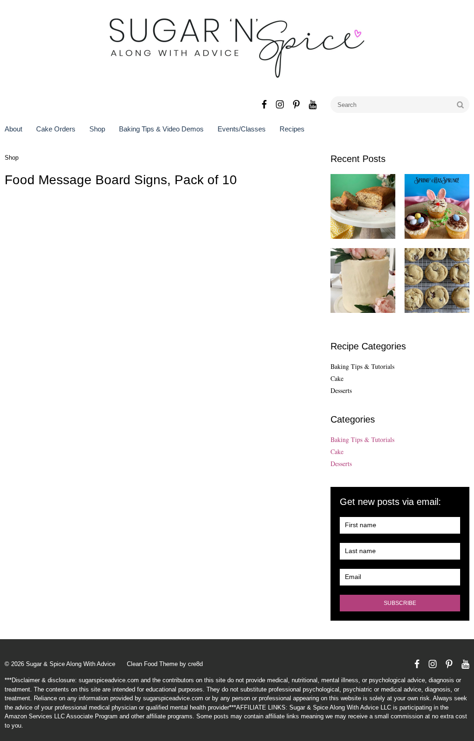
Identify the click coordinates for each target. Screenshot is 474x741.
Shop (97, 129)
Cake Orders (55, 129)
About (13, 129)
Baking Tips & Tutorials (362, 366)
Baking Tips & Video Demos (161, 129)
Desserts (341, 390)
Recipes (292, 129)
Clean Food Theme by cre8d (165, 663)
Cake (337, 378)
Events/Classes (242, 129)
